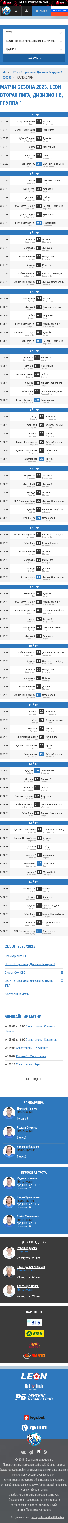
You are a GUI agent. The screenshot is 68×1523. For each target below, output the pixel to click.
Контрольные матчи (17, 994)
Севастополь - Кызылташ (41, 1040)
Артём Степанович (28, 1216)
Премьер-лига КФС (16, 956)
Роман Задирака (27, 1248)
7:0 (37, 400)
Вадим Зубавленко (28, 1147)
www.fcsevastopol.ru (13, 1469)
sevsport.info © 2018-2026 (48, 1517)
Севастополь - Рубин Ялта (32, 1048)
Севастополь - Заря (28, 1064)
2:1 (38, 518)
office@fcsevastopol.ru (37, 1510)
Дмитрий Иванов (27, 1108)
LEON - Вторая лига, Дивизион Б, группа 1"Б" (29, 983)
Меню (43, 11)
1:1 (39, 695)
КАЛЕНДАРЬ (34, 1079)
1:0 (39, 577)
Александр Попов (28, 1286)
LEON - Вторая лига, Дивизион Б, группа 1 (30, 964)
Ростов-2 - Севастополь (31, 1056)
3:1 (39, 163)
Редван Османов (27, 1127)
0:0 (41, 459)
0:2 (39, 223)
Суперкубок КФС (15, 972)
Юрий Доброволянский (31, 1267)
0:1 (39, 340)
